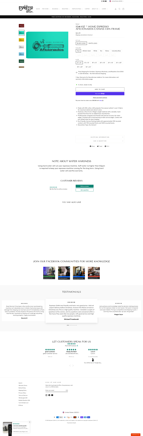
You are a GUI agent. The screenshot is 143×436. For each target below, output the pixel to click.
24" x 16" (110, 62)
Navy (106, 55)
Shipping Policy (23, 390)
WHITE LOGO (92, 43)
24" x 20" (119, 62)
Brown (86, 55)
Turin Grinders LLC (23, 402)
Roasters (65, 8)
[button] (70, 366)
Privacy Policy (22, 393)
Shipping (78, 35)
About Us (95, 8)
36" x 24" (88, 67)
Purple (100, 55)
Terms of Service (23, 395)
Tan (101, 51)
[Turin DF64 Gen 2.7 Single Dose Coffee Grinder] (72, 360)
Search (20, 383)
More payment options (100, 97)
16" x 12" (86, 62)
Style (78, 40)
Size (77, 59)
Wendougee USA (23, 398)
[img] (71, 344)
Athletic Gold (87, 51)
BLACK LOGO (81, 43)
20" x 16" (102, 62)
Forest (79, 55)
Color (78, 48)
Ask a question (100, 141)
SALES (38, 8)
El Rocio (21, 405)
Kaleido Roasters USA (24, 400)
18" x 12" (94, 62)
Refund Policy (22, 388)
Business (55, 8)
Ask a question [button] (85, 190)
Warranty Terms (23, 385)
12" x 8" (79, 62)
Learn (104, 8)
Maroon (93, 55)
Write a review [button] (84, 186)
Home (77, 24)
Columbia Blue (116, 51)
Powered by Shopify (71, 422)
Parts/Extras (77, 8)
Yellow (107, 51)
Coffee (87, 8)
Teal (78, 51)
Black (113, 55)
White (95, 51)
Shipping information (100, 137)
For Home (45, 8)
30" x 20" (80, 67)
